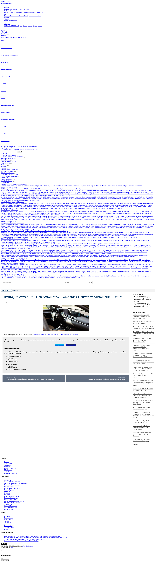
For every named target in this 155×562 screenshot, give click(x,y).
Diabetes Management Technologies (45, 232)
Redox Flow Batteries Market (99, 206)
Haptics (131, 260)
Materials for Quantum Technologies (39, 198)
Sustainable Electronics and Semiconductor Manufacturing (23, 242)
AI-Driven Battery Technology (105, 203)
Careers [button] (27, 146)
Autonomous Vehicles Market (70, 211)
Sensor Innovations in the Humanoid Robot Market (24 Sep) (21, 541)
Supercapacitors (34, 208)
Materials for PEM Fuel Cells (20, 198)
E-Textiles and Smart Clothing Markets (119, 276)
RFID (124, 190)
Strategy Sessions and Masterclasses (132, 185)
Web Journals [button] (16, 37)
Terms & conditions (9, 527)
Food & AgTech (5, 163)
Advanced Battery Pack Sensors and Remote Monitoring (65, 203)
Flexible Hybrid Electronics (89, 240)
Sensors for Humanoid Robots (136, 247)
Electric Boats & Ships (80, 213)
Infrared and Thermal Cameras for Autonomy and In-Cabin (17, 247)
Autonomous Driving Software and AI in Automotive (44, 245)
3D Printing (4, 153)
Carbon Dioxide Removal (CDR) (117, 224)
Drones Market (36, 213)
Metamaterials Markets (96, 190)
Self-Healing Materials (133, 198)
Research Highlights (10, 12)
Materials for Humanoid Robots (47, 247)
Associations (37, 16)
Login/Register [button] (5, 148)
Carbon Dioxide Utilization (135, 224)
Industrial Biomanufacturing (28, 195)
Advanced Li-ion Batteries (88, 203)
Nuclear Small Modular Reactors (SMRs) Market (58, 227)
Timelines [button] (23, 37)
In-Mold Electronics (103, 240)
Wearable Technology (7, 181)
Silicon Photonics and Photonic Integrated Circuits (111, 237)
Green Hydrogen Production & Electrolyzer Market (66, 226)
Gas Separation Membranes (44, 226)
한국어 (17, 26)
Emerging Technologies (36, 12)
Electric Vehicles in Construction (137, 213)
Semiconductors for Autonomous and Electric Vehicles (131, 218)
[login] (12, 547)
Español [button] (31, 150)
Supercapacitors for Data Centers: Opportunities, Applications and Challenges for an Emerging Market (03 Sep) (35, 537)
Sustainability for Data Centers (123, 227)
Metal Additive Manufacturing (53, 189)
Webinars (26, 9)
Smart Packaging (131, 190)
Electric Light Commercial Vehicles (97, 213)
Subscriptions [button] (4, 32)
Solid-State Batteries (24, 208)
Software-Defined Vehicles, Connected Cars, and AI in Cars (42, 219)
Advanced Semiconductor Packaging (17, 237)
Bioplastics (74, 192)
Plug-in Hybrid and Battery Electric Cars (23, 218)
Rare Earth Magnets (121, 198)
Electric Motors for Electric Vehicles (117, 213)
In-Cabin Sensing (145, 245)
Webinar (15, 290)
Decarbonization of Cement (27, 266)
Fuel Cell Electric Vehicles (8, 216)
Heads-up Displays (40, 216)
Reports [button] (3, 31)
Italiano (40, 26)
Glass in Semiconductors (72, 252)
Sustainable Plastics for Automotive (11, 269)
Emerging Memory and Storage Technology (36, 252)
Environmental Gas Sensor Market (118, 260)
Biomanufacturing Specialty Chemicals (40, 224)
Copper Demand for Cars (12, 194)
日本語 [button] (3, 150)
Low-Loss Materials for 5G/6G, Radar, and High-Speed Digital (72, 190)
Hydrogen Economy (94, 226)
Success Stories (22, 184)
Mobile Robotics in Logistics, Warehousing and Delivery (73, 247)
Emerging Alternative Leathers (73, 194)
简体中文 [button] (8, 150)
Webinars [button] (3, 35)
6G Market (26, 190)
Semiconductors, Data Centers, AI (10, 174)
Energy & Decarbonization (8, 161)
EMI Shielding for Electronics (91, 194)
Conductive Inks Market (46, 240)
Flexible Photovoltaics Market (14, 226)
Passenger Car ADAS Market (97, 247)
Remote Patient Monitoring (126, 232)
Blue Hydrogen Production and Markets (62, 224)
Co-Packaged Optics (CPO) (48, 237)
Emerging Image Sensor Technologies (97, 260)
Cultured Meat (15, 231)
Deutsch (25, 26)
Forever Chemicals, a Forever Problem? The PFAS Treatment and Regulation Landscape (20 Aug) (32, 536)
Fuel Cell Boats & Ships (52, 215)
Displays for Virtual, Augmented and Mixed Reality (72, 260)
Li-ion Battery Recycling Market (60, 195)
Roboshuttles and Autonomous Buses (83, 218)
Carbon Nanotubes (83, 192)
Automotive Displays (34, 237)
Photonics (3, 168)
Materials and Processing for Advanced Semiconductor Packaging (55, 197)
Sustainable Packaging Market (139, 268)
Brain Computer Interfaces (49, 260)
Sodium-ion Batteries (12, 208)
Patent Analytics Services (114, 185)
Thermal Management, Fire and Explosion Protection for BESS (91, 208)
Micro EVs (120, 216)
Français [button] (26, 150)
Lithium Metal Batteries (31, 206)
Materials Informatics (56, 198)
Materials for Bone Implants (83, 197)
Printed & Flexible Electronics (9, 169)
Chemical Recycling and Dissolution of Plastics (102, 192)
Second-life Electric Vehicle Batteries (118, 206)
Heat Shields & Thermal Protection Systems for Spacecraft (131, 194)
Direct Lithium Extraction (57, 194)
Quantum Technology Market (95, 244)
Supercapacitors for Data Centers (48, 208)
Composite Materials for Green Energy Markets (129, 192)
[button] (7, 8)
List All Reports (5, 182)
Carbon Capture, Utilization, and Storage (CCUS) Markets (90, 224)
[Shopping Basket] (4, 27)
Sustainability (4, 177)
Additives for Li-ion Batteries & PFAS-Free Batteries (39, 192)
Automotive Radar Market (21, 245)
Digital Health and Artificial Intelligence (67, 232)
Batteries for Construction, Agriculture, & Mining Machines (131, 203)
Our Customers (14, 16)
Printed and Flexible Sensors (137, 240)
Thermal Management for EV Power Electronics (113, 219)
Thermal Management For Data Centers (82, 256)
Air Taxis (47, 211)
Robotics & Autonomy (7, 173)
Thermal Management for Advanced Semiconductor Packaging (52, 256)
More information (71, 345)
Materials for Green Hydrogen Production (133, 197)
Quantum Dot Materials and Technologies (103, 198)
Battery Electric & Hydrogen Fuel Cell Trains (126, 211)
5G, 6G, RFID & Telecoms (8, 155)
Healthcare (4, 165)
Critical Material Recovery (42, 194)
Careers (31, 16)
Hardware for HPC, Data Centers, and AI (91, 252)
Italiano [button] (36, 150)
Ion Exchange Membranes (43, 195)
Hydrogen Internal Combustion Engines (112, 226)
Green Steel (85, 226)
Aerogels (68, 192)
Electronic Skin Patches (95, 232)
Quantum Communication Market (112, 190)
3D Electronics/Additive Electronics (34, 189)
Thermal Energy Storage (65, 208)
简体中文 (12, 26)
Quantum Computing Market (63, 244)
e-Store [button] (12, 148)
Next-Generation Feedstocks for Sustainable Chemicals (28, 227)
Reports (6, 9)
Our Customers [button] (11, 146)
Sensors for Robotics (142, 261)
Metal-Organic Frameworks (70, 198)
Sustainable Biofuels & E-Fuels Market (86, 268)
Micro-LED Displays (90, 237)
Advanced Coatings (59, 192)
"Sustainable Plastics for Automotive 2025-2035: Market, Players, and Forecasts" (55, 334)
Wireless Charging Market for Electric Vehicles (141, 219)
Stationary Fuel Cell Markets (106, 227)
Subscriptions (13, 9)
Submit (20, 151)
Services (3, 185)
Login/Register (8, 20)
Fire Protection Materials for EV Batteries (33, 215)
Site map (6, 524)
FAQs (6, 529)
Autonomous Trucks (55, 211)
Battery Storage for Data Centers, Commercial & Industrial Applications (38, 205)
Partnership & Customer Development (75, 185)
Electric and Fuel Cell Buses (48, 213)
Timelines (27, 12)
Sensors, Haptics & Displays (9, 176)
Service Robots (10, 248)
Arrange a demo (59, 345)
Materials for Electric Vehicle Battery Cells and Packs (106, 197)
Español (35, 26)
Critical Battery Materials (27, 194)
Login (7, 560)
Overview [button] (3, 146)
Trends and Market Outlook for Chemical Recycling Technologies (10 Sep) (25, 539)
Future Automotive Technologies (25, 216)
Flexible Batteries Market (96, 205)
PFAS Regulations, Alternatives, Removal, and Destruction (36, 231)
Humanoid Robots (134, 245)
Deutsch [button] (21, 150)
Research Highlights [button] (6, 37)
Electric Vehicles (5, 160)
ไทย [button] (17, 150)
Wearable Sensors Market (57, 277)
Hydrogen (3, 166)
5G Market (20, 190)
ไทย (21, 26)
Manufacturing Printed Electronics (119, 240)
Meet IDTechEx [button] (20, 146)
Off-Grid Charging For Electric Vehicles (135, 216)
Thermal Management (7, 179)
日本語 (6, 26)
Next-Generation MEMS (35, 253)
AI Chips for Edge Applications (72, 250)
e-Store (15, 20)
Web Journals (20, 12)
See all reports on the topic (89, 189)
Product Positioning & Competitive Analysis (51, 185)
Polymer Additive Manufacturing (72, 189)
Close (2, 560)
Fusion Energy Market (29, 226)
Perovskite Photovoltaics (79, 227)
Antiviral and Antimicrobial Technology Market (20, 232)
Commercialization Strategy (31, 185)
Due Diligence (103, 185)
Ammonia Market (23, 224)
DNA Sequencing (84, 232)
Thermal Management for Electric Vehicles (87, 219)
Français (30, 26)
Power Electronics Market (65, 218)
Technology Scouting (92, 185)
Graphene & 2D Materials (107, 194)
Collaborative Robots (95, 245)
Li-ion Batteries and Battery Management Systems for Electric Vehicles (123, 205)
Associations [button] (33, 146)
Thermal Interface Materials (16, 200)
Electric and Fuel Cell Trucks (65, 213)
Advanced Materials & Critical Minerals (12, 156)
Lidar (69, 237)
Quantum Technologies (7, 171)
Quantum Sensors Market (79, 244)
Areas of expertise (12, 184)
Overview (7, 16)
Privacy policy (8, 526)
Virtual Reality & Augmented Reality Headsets (36, 277)
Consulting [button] (4, 34)
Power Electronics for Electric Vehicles (46, 218)
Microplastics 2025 (97, 266)
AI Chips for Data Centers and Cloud (52, 250)
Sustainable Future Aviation (67, 219)
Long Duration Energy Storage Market (49, 206)
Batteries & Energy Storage (8, 158)
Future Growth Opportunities (14, 185)
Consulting (20, 9)
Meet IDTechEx (23, 16)
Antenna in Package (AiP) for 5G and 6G (41, 190)
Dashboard (5, 290)
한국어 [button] (13, 150)
